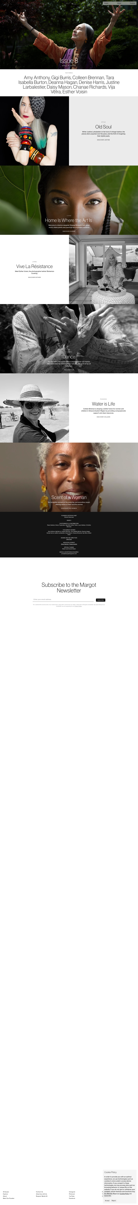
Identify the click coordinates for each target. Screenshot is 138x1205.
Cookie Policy (124, 1194)
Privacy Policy (78, 606)
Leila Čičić (69, 539)
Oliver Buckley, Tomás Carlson (69, 544)
